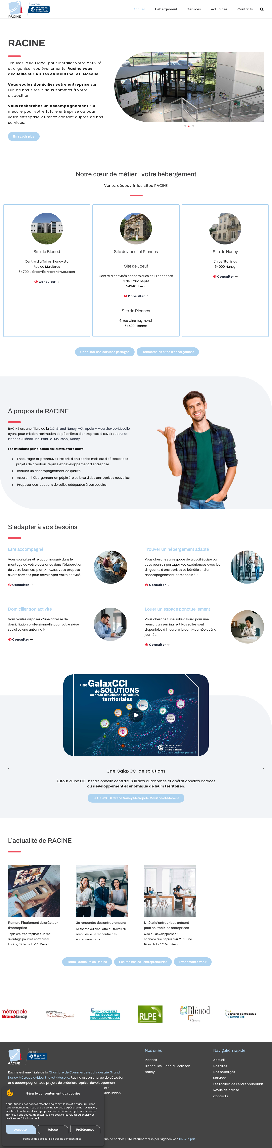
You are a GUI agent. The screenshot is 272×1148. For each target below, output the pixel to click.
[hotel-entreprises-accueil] (247, 567)
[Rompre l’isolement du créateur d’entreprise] (34, 906)
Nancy (150, 1072)
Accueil (219, 1060)
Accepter (21, 1130)
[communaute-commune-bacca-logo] (25, 1014)
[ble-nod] (161, 1014)
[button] (180, 9)
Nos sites (220, 1066)
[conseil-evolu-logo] (70, 1014)
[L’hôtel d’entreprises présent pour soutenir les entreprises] (170, 906)
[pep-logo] (206, 1014)
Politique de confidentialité (65, 1138)
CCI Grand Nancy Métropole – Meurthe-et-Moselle (90, 428)
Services (219, 1078)
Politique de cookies (35, 1138)
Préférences (85, 1130)
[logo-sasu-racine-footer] (28, 1056)
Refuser (53, 1130)
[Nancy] (225, 270)
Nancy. (75, 439)
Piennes (151, 1060)
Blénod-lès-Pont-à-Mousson (45, 439)
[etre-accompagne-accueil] (110, 567)
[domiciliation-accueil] (110, 624)
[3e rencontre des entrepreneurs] (102, 903)
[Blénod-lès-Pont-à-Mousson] (46, 270)
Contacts (220, 1096)
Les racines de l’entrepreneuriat (238, 1084)
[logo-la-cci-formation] (251, 1014)
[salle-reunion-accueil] (247, 627)
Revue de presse (226, 1090)
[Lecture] (135, 715)
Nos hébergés (224, 1072)
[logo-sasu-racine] (29, 9)
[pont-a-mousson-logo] (116, 1014)
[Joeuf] (136, 270)
